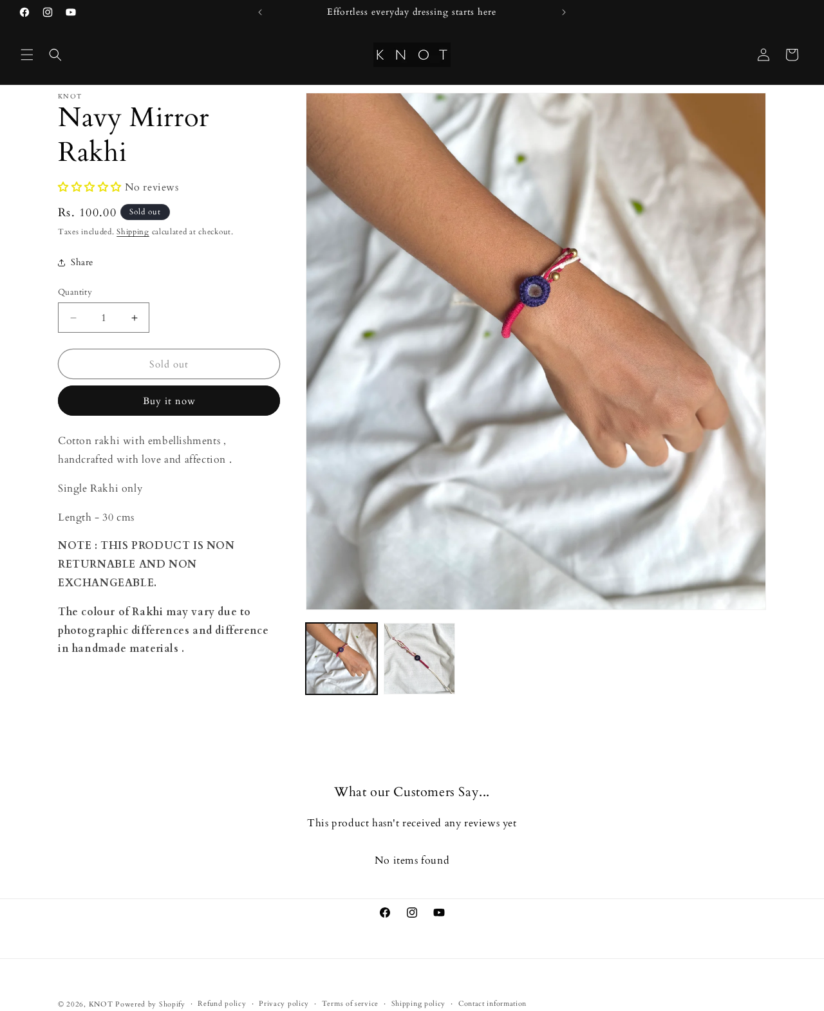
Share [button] (82, 262)
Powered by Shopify (150, 1004)
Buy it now (169, 400)
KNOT (101, 1004)
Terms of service (350, 1003)
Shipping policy (418, 1003)
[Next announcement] (564, 12)
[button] (27, 55)
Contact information (492, 1003)
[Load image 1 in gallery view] (341, 658)
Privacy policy (284, 1003)
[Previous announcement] (260, 12)
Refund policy (222, 1003)
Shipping (133, 232)
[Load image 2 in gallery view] (419, 658)
